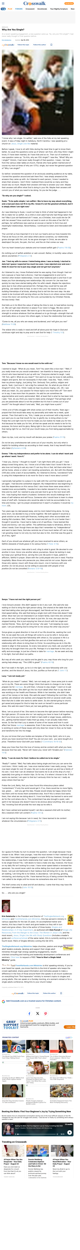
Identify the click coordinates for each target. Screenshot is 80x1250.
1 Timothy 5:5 (57, 332)
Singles (5, 27)
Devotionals (42, 9)
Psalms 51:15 (58, 437)
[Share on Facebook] (29, 1013)
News (73, 9)
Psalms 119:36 (64, 248)
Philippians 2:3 (24, 256)
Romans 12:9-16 (35, 568)
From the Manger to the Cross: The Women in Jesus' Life (37, 933)
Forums (19, 9)
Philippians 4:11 (34, 821)
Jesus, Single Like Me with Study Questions (32, 935)
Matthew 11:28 (8, 324)
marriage (50, 651)
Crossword (30, 9)
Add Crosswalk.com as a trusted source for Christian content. (33, 1001)
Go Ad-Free (69, 3)
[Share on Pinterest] (46, 1013)
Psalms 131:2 (36, 813)
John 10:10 (27, 887)
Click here (15, 957)
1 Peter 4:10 (52, 544)
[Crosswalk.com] (35, 3)
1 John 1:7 (62, 670)
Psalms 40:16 (47, 662)
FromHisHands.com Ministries (27, 919)
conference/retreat (19, 938)
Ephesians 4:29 (18, 448)
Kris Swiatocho (6, 40)
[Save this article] (51, 45)
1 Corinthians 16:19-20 (51, 742)
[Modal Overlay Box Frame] (41, 1024)
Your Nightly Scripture (59, 9)
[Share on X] (37, 1013)
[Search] (3, 9)
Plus (10, 9)
